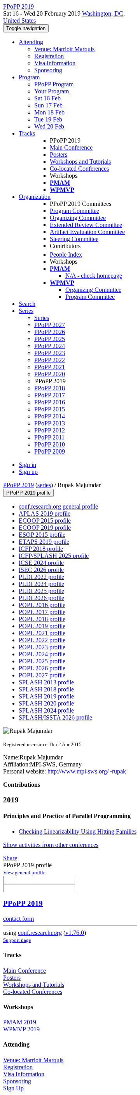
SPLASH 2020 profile (46, 703)
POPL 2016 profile (42, 605)
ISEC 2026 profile (41, 569)
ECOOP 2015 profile (45, 520)
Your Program (51, 91)
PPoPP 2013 (49, 423)
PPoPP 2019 (18, 485)
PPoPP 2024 (49, 346)
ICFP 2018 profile (41, 548)
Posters (58, 154)
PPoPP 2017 (49, 395)
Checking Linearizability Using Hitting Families (77, 831)
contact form (18, 918)
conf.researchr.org (40, 932)
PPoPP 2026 (49, 332)
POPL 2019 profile (42, 626)
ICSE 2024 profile (41, 562)
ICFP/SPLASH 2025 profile (54, 555)
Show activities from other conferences (50, 844)
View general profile (24, 872)
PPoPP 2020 (49, 374)
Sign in (27, 464)
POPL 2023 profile (42, 647)
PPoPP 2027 (49, 325)
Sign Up (13, 1088)
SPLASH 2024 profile (46, 710)
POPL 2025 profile (42, 661)
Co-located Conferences (79, 168)
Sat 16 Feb (47, 98)
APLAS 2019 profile (44, 513)
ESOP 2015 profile (42, 534)
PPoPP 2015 (49, 409)
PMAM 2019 (19, 1022)
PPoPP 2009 (49, 451)
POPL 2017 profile (42, 612)
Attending (31, 42)
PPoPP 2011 (49, 437)
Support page (17, 940)
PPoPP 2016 (49, 402)
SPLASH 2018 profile (46, 689)
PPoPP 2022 (49, 360)
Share (10, 858)
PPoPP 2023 (49, 353)
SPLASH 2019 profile (46, 696)
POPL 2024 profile (42, 654)
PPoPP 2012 (49, 430)
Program (29, 77)
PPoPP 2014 (49, 416)
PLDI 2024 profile (41, 584)
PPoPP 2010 (49, 444)
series (44, 485)
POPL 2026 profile (42, 668)
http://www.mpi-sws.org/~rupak (86, 771)
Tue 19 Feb (48, 119)
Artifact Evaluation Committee (87, 232)
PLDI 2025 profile (41, 591)
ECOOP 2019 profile (45, 527)
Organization (35, 196)
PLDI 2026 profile (41, 598)
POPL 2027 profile (42, 675)
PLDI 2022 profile (41, 576)
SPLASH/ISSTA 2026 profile (55, 717)
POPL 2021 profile (42, 633)
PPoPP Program (54, 84)
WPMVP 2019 (21, 1029)
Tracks (27, 133)
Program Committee (74, 210)
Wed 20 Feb (49, 126)
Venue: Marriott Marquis (64, 49)
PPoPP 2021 (49, 367)
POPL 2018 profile (42, 619)
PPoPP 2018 (49, 388)
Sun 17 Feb (48, 105)
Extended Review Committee (86, 225)
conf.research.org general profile (58, 506)
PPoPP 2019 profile (28, 493)
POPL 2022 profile (42, 640)
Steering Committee (74, 239)
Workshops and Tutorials (80, 161)
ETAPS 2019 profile (44, 541)
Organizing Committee (78, 217)
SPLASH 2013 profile (46, 682)
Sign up (28, 471)
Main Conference (71, 147)
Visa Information (54, 63)
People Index (66, 254)
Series (41, 317)
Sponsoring (48, 70)
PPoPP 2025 (49, 339)
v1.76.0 (74, 932)
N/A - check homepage (93, 275)
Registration (49, 56)
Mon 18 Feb (49, 112)
